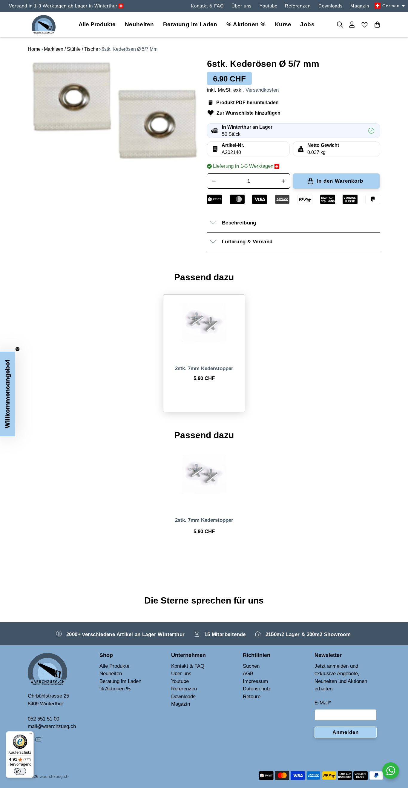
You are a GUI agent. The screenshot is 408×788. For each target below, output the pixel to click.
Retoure (251, 696)
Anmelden (345, 732)
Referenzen (298, 5)
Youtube (268, 5)
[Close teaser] (17, 349)
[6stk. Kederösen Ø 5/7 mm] (114, 110)
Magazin (359, 5)
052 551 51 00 (43, 719)
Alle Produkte (114, 666)
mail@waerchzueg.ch (52, 726)
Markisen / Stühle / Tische (71, 49)
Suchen (251, 666)
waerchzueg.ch (54, 776)
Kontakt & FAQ (207, 5)
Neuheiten (139, 24)
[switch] (20, 771)
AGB (248, 673)
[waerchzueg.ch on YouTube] (38, 741)
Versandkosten (262, 90)
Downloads (330, 5)
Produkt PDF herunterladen (247, 102)
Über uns (241, 5)
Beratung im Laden (190, 24)
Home (34, 49)
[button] (7, 394)
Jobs (307, 24)
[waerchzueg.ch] (44, 24)
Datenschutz (257, 689)
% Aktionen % (246, 24)
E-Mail (323, 703)
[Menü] (30, 734)
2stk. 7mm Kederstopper (204, 368)
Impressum (255, 681)
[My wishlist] (364, 24)
